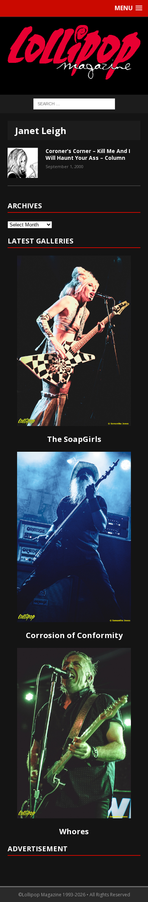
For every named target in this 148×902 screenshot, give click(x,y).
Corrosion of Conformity (74, 635)
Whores (74, 831)
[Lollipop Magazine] (74, 52)
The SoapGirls (74, 439)
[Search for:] (74, 103)
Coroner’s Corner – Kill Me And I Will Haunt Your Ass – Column (88, 154)
